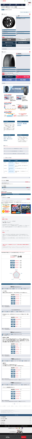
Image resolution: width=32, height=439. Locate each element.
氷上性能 (25, 123)
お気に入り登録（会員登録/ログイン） (25, 12)
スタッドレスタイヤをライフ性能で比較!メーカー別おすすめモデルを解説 (15, 153)
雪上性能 (20, 125)
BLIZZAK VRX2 (10, 165)
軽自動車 (6, 140)
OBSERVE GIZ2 (11, 171)
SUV (5, 138)
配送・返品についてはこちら (6, 222)
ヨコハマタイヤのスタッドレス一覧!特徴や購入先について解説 (13, 148)
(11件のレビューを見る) (15, 74)
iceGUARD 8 (10, 162)
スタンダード (20, 123)
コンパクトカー (10, 138)
